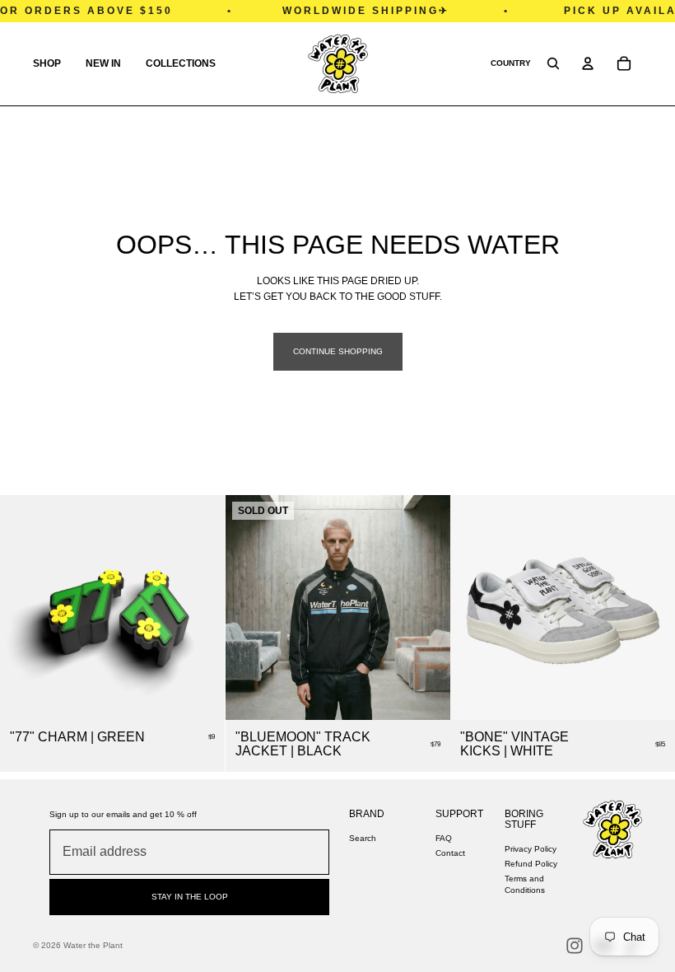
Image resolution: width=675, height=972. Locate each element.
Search (362, 838)
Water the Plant (93, 945)
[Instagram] (574, 946)
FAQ (443, 838)
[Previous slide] (475, 607)
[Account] (588, 63)
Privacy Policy (530, 848)
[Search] (553, 63)
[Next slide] (650, 607)
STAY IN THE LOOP (189, 896)
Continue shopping (338, 351)
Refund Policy (531, 863)
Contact (450, 853)
